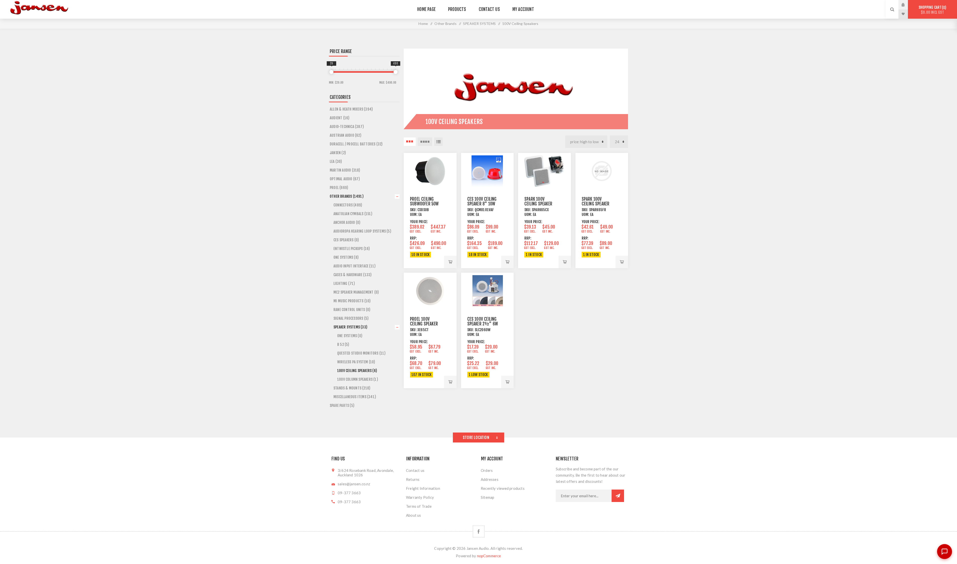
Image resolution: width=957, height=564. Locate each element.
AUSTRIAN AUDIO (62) (345, 135)
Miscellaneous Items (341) (354, 396)
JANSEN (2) (338, 152)
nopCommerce (489, 556)
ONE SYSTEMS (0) (349, 335)
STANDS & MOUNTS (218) (351, 388)
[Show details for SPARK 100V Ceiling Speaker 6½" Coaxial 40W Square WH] (544, 171)
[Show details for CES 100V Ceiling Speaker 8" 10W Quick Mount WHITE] (487, 171)
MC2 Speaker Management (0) (356, 292)
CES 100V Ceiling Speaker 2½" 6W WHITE (482, 323)
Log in (907, 4)
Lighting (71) (344, 283)
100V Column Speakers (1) (357, 379)
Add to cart (450, 262)
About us (413, 515)
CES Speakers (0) (346, 240)
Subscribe (618, 496)
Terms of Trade (419, 506)
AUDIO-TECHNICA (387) (347, 126)
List (438, 141)
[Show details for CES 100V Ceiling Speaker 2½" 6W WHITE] (487, 291)
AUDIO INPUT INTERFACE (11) (354, 266)
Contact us (415, 470)
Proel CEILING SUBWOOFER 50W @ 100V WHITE (424, 203)
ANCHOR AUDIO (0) (346, 222)
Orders (487, 470)
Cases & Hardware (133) (352, 274)
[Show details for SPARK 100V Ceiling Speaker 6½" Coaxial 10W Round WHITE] (602, 171)
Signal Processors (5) (351, 318)
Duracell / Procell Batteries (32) (356, 144)
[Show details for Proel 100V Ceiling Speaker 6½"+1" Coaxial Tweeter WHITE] (430, 291)
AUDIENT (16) (339, 118)
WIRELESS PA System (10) (356, 362)
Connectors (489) (347, 205)
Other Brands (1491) (347, 196)
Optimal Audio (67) (345, 179)
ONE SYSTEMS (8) (346, 257)
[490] (396, 72)
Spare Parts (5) (342, 405)
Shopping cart (932, 10)
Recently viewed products (503, 488)
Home (423, 23)
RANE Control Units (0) (351, 309)
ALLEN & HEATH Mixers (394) (351, 109)
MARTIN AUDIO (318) (345, 170)
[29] (331, 72)
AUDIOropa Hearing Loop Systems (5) (362, 231)
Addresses (489, 479)
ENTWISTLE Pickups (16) (351, 248)
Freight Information (423, 488)
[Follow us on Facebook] (478, 531)
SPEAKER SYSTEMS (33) (350, 327)
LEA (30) (336, 161)
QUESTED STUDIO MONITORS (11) (361, 353)
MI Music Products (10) (352, 301)
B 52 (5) (343, 344)
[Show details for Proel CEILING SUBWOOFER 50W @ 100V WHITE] (430, 171)
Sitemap (487, 497)
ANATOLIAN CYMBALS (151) (353, 213)
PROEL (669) (339, 187)
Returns (412, 479)
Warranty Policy (420, 497)
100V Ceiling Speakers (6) (357, 370)
